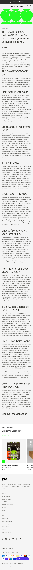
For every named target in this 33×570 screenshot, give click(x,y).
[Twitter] (9, 539)
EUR (10, 548)
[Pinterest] (16, 539)
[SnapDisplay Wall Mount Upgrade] (14, 451)
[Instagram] (2, 539)
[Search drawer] (27, 6)
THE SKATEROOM (6, 467)
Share (6, 47)
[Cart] (30, 6)
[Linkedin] (23, 539)
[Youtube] (13, 539)
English (3, 548)
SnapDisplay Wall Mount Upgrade (10, 465)
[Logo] (16, 6)
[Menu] (2, 6)
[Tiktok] (20, 539)
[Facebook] (6, 539)
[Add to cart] (3, 461)
